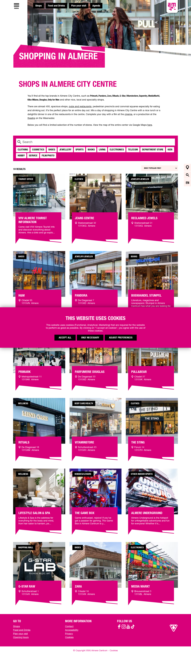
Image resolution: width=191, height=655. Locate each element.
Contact (69, 626)
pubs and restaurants (80, 106)
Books (91, 149)
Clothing (23, 149)
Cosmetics (38, 149)
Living (102, 149)
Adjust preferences (120, 337)
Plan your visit (78, 5)
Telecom (133, 149)
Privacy (69, 634)
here (149, 125)
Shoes (51, 149)
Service (33, 155)
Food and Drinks (56, 5)
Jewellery (65, 149)
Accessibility (71, 630)
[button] (183, 647)
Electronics (117, 149)
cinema (128, 114)
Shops (38, 5)
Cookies (69, 637)
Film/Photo (48, 155)
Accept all (65, 337)
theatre (31, 118)
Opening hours (21, 637)
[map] (187, 167)
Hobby (21, 155)
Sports (79, 149)
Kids (170, 149)
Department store (152, 149)
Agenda (96, 5)
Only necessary (90, 337)
